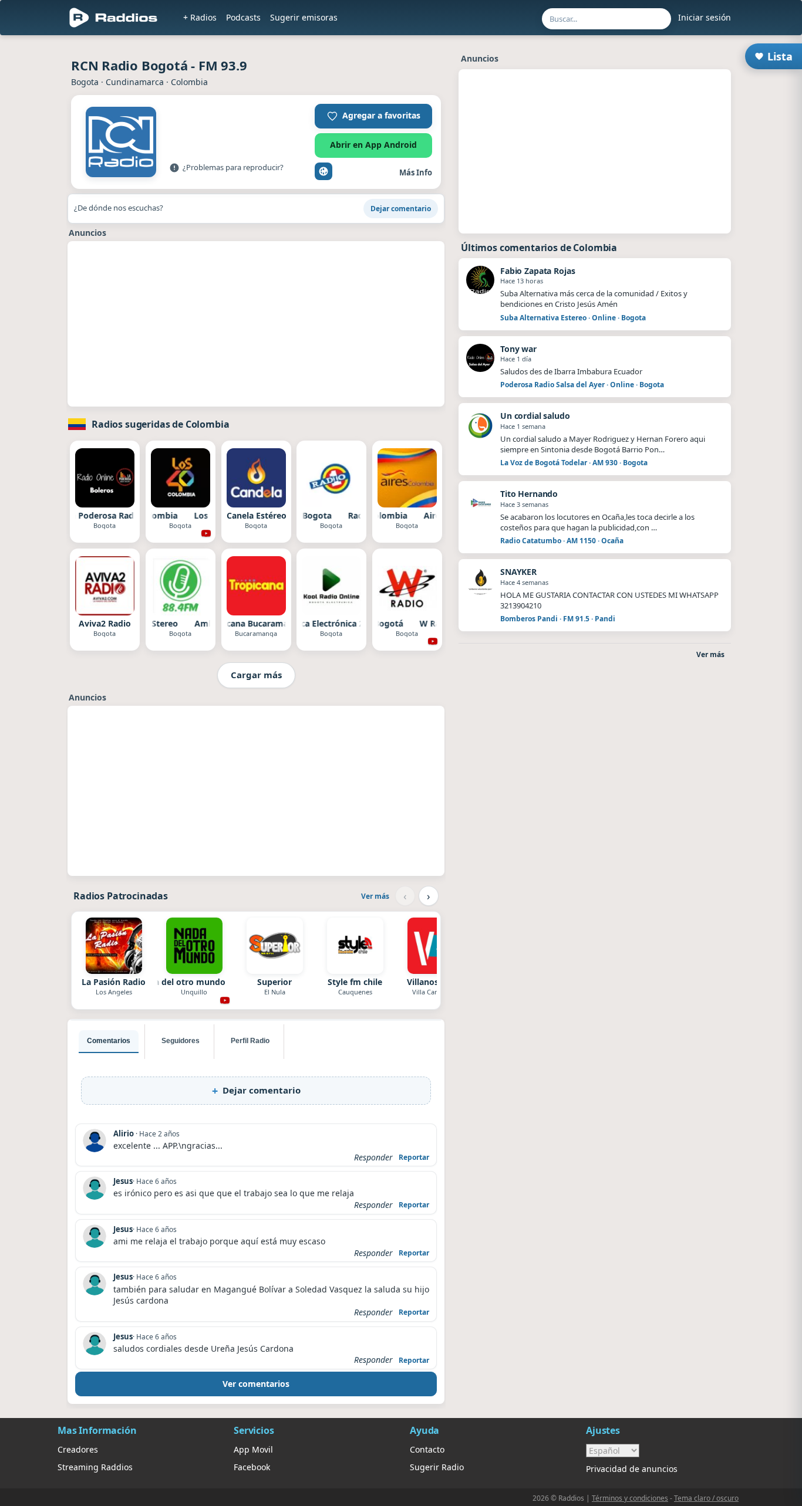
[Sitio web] (323, 171)
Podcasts (243, 17)
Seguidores (180, 1041)
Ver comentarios (256, 1383)
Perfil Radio (250, 1041)
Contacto (427, 1449)
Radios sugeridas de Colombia (161, 424)
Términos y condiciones (630, 1498)
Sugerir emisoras (304, 17)
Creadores (78, 1449)
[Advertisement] (256, 324)
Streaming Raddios (95, 1467)
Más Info (415, 172)
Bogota (85, 81)
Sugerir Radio (437, 1467)
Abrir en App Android (373, 144)
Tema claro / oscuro (706, 1498)
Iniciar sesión (704, 17)
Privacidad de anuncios (632, 1468)
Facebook (252, 1467)
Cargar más (256, 675)
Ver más (375, 896)
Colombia (189, 81)
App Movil (253, 1449)
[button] (373, 116)
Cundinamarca (135, 81)
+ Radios (200, 17)
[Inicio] (113, 17)
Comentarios (108, 1041)
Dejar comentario (400, 209)
